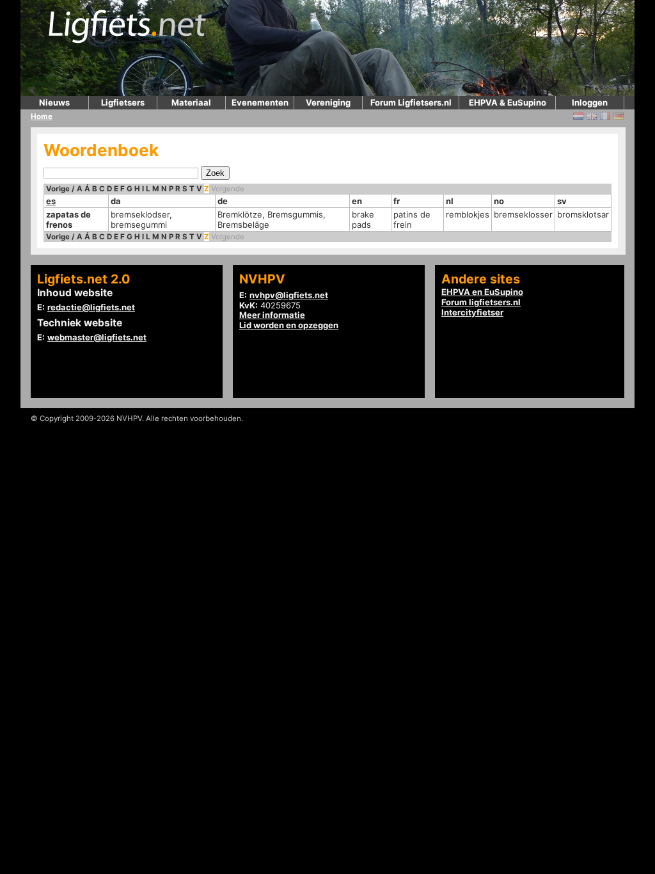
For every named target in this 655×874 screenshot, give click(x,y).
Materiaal (191, 102)
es (51, 201)
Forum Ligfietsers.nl (411, 102)
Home (41, 116)
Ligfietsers (123, 102)
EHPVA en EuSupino (482, 292)
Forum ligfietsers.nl (481, 302)
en (357, 201)
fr (396, 201)
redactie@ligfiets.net (91, 307)
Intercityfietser (472, 312)
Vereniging (328, 102)
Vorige (58, 188)
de (222, 201)
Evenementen (260, 102)
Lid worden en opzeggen (288, 325)
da (116, 201)
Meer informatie (272, 315)
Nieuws (54, 102)
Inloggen (590, 102)
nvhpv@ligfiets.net (288, 295)
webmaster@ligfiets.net (96, 337)
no (499, 201)
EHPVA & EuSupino (507, 102)
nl (450, 201)
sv (562, 201)
